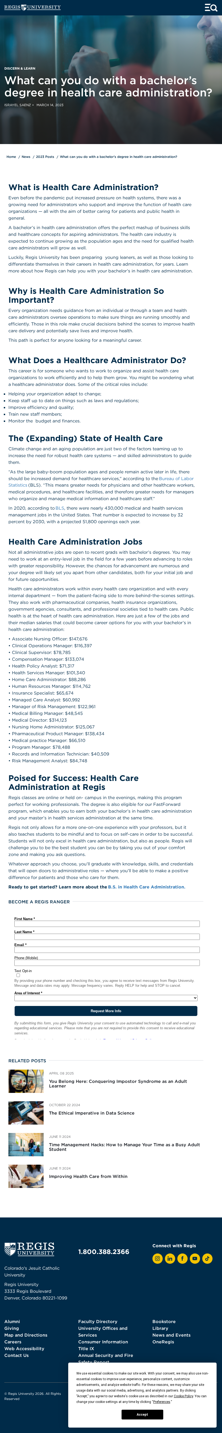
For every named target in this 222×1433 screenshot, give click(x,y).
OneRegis (163, 1341)
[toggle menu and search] (211, 8)
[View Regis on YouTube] (195, 1258)
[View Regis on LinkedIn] (170, 1258)
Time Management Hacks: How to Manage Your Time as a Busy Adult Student (124, 1147)
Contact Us (16, 1355)
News (26, 157)
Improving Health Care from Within (88, 1176)
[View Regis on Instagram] (157, 1258)
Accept (142, 1414)
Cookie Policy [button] (183, 1396)
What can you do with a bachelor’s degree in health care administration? (118, 157)
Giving (11, 1328)
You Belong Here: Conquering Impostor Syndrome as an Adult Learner (118, 1084)
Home (11, 157)
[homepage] (32, 7)
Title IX (86, 1348)
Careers (12, 1341)
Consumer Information (103, 1341)
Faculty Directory (97, 1321)
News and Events (171, 1335)
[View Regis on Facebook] (182, 1258)
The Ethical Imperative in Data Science (92, 1113)
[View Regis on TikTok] (207, 1258)
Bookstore (164, 1321)
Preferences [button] (161, 1402)
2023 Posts (45, 157)
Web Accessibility (24, 1348)
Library (160, 1328)
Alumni (12, 1321)
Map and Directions (25, 1335)
